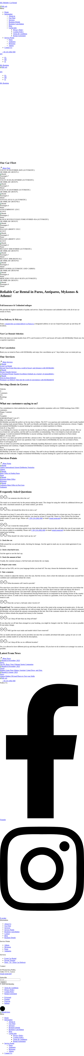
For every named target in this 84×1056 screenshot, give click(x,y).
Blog (10, 26)
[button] (42, 8)
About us (12, 16)
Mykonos (12, 44)
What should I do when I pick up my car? (21, 536)
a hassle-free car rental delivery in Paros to (19, 324)
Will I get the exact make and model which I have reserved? (28, 630)
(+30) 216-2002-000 (35, 518)
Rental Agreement (19, 36)
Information (8, 14)
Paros (11, 40)
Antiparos (12, 42)
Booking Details (14, 22)
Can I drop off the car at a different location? (22, 642)
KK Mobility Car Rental (8, 3)
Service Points (9, 38)
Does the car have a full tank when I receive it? (23, 603)
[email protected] (6, 974)
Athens (11, 46)
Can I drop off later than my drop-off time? (22, 619)
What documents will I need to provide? (21, 583)
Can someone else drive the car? (18, 498)
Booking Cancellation (16, 24)
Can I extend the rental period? (18, 526)
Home (6, 12)
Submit (3, 982)
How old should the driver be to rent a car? (22, 510)
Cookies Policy (18, 32)
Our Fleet (12, 18)
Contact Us (8, 47)
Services (12, 20)
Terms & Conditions (20, 34)
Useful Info (13, 28)
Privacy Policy (18, 30)
